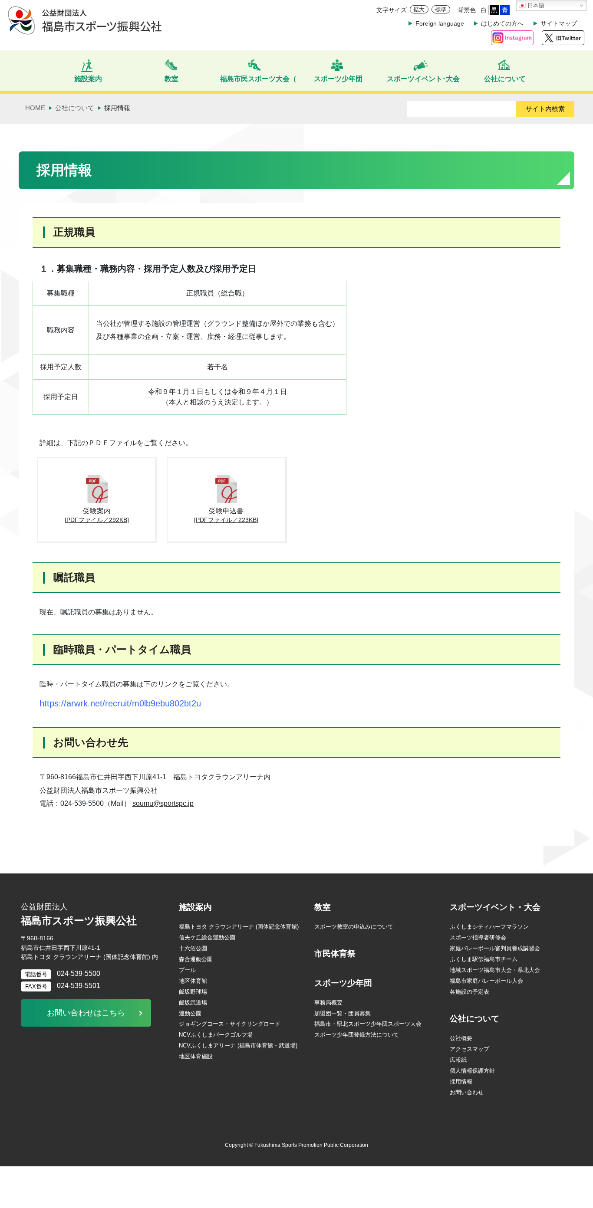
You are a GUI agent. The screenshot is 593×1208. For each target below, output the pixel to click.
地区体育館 (193, 981)
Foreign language (439, 23)
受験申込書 (226, 515)
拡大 (419, 9)
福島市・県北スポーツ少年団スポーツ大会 (368, 1024)
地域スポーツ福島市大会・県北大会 (495, 970)
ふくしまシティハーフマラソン (489, 926)
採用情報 (461, 1081)
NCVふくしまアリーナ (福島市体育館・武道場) (238, 1045)
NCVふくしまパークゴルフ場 (216, 1034)
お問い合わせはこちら (86, 1012)
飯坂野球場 (193, 991)
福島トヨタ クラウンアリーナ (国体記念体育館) (239, 926)
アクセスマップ (469, 1049)
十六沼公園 (193, 948)
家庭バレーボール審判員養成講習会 (495, 948)
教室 (322, 907)
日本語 (535, 5)
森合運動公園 (196, 959)
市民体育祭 (335, 953)
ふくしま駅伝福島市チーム (483, 959)
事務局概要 (328, 1002)
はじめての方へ (502, 23)
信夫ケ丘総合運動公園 (207, 937)
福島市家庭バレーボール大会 (486, 981)
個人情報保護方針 (472, 1070)
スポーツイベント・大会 (495, 907)
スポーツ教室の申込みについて (353, 926)
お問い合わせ (467, 1092)
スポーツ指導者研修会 (478, 937)
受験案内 (97, 515)
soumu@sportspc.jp (163, 803)
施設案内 (195, 907)
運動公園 (190, 1013)
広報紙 (458, 1060)
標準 (440, 9)
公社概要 (461, 1038)
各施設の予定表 (469, 991)
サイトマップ (558, 23)
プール (187, 970)
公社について (474, 1018)
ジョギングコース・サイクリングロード (229, 1024)
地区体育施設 (196, 1056)
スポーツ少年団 (343, 983)
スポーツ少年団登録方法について (356, 1034)
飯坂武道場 (193, 1002)
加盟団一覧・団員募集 (342, 1013)
